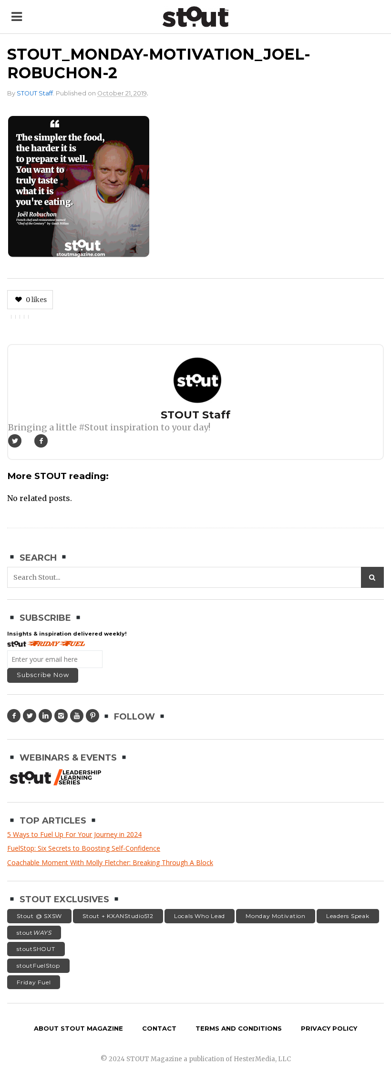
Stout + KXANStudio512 (118, 915)
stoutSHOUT (36, 948)
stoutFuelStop (38, 965)
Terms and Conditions (239, 1028)
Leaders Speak (348, 915)
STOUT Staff (35, 93)
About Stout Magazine (78, 1028)
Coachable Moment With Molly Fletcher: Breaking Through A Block (110, 862)
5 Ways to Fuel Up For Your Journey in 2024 (74, 834)
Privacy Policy (329, 1028)
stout (34, 932)
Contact (159, 1028)
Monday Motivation (276, 915)
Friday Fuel (34, 982)
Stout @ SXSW (39, 915)
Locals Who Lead (199, 915)
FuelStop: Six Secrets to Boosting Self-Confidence (83, 848)
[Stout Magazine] (196, 16)
